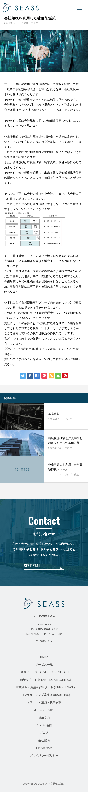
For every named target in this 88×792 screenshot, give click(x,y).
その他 (24, 23)
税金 (76, 474)
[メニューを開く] (80, 8)
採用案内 (44, 718)
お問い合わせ (44, 748)
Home (44, 657)
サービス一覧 (44, 664)
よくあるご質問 (44, 710)
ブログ (34, 23)
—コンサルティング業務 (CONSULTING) (44, 695)
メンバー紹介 (44, 725)
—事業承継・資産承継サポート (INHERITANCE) (44, 687)
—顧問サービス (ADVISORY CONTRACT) (44, 672)
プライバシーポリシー (44, 755)
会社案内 (44, 740)
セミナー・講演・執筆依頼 (44, 702)
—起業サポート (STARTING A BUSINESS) (44, 680)
